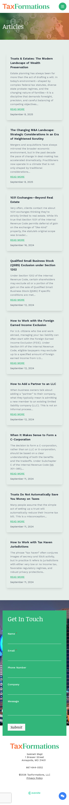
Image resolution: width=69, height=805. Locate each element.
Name (12, 633)
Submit (16, 727)
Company (13, 684)
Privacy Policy (34, 778)
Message (13, 701)
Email (12, 650)
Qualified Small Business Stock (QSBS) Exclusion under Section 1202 (32, 265)
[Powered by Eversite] (34, 793)
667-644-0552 (34, 767)
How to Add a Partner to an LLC (33, 384)
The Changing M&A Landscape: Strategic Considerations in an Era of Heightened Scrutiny (34, 134)
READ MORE (17, 109)
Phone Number (17, 667)
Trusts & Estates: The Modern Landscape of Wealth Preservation (31, 63)
